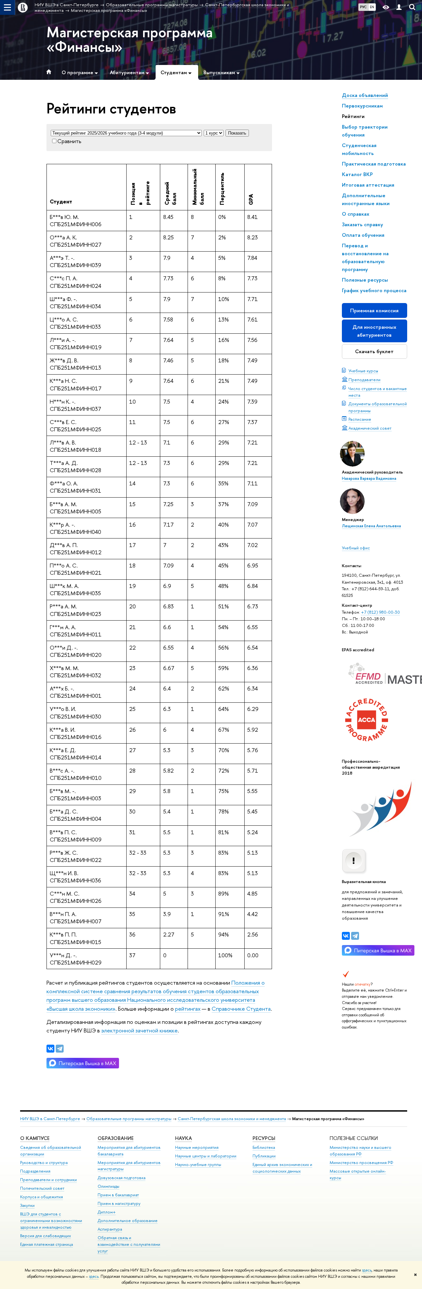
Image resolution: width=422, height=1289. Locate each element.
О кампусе (34, 1138)
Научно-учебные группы (198, 1164)
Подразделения (35, 1171)
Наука (183, 1138)
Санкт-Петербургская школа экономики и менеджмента (232, 1118)
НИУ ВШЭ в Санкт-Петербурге (50, 1118)
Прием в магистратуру (119, 1203)
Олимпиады (108, 1186)
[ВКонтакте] (346, 936)
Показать (237, 133)
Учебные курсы (363, 371)
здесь (367, 1270)
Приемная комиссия (374, 310)
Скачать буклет (374, 351)
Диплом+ (107, 1212)
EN (372, 7)
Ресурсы (264, 1138)
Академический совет (370, 428)
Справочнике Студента (241, 1008)
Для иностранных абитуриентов (374, 330)
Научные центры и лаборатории (205, 1156)
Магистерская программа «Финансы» (129, 39)
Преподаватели (364, 380)
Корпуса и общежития (41, 1197)
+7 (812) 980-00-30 (380, 612)
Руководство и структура (44, 1162)
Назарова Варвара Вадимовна (369, 478)
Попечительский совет (42, 1188)
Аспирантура (110, 1229)
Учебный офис (356, 548)
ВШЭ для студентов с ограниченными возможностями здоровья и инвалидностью (51, 1220)
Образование (116, 1138)
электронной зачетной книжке (139, 1030)
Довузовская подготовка (121, 1178)
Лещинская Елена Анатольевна (371, 526)
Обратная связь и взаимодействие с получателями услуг (129, 1244)
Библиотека (264, 1147)
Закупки (27, 1205)
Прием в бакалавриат (118, 1195)
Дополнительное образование (128, 1220)
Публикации (264, 1156)
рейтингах (187, 1008)
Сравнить (69, 141)
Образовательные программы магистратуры (128, 1118)
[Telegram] (355, 936)
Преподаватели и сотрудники (48, 1179)
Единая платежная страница (46, 1244)
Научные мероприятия (197, 1147)
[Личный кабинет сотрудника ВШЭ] (399, 7)
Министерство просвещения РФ (361, 1162)
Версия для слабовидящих (45, 1236)
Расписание (359, 419)
